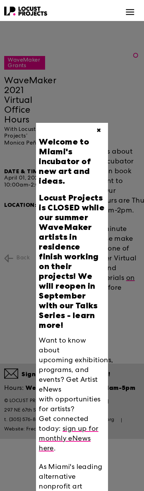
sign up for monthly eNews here (68, 439)
